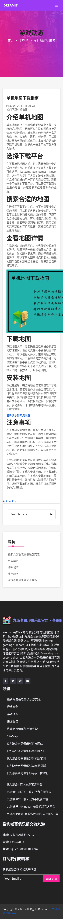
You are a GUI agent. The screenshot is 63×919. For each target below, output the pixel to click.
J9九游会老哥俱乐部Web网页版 (26, 766)
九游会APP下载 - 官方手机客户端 (27, 799)
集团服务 (13, 573)
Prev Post (11, 501)
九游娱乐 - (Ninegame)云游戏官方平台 (31, 807)
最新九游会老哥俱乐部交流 (24, 554)
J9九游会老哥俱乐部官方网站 (25, 744)
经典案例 (13, 561)
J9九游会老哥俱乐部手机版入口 (26, 751)
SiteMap (12, 736)
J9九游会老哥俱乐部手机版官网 (26, 758)
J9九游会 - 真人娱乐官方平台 (24, 784)
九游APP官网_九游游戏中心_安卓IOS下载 (32, 814)
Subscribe (51, 878)
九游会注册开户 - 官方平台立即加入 (29, 792)
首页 (11, 40)
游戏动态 (13, 567)
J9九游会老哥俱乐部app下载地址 (27, 773)
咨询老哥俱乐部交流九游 (22, 580)
